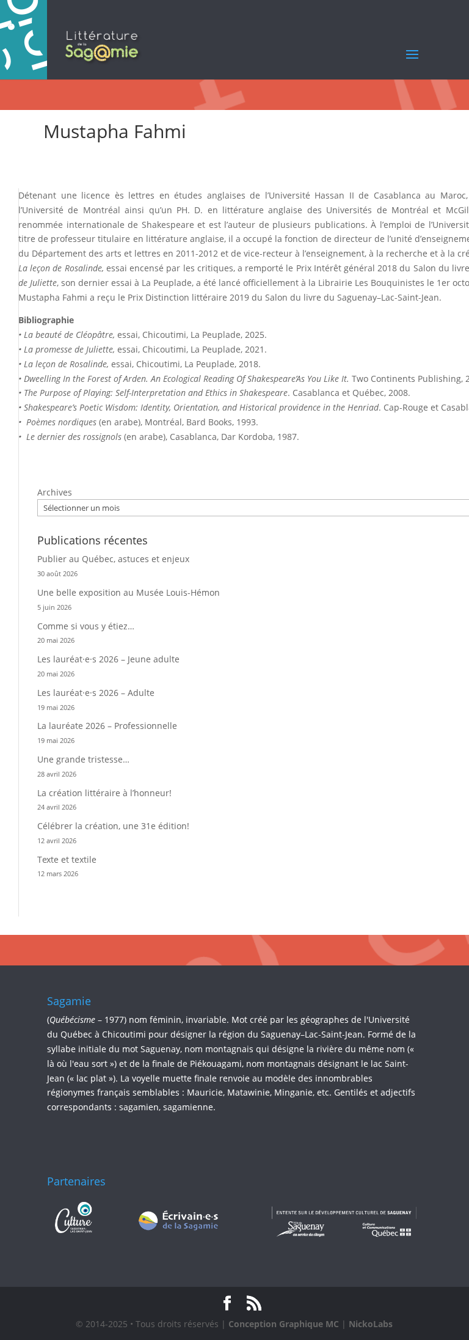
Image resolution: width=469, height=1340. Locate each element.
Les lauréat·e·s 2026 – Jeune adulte (108, 659)
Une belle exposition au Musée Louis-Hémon (128, 592)
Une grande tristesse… (83, 759)
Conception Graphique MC (283, 1324)
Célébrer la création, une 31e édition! (113, 826)
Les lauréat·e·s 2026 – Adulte (96, 692)
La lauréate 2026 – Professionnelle (107, 725)
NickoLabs (371, 1324)
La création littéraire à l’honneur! (104, 793)
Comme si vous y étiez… (85, 626)
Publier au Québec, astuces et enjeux (113, 559)
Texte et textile (66, 859)
